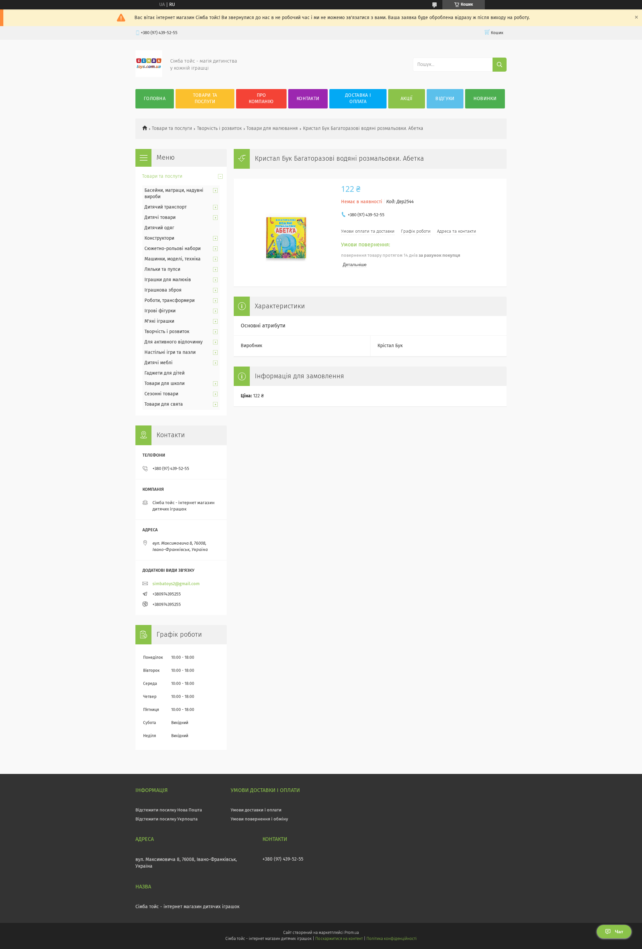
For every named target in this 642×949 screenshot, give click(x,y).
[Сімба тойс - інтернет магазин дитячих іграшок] (148, 75)
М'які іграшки (159, 321)
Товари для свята (163, 404)
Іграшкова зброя (163, 290)
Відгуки (444, 98)
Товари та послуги (205, 98)
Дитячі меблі (158, 363)
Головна (155, 98)
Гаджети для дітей (164, 373)
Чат (619, 931)
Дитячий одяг (159, 228)
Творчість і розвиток (219, 128)
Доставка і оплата (358, 98)
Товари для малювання (272, 128)
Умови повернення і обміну (259, 819)
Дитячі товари (160, 217)
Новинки (485, 98)
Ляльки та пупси (162, 269)
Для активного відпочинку (173, 342)
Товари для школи (164, 383)
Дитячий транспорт (165, 207)
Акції (407, 98)
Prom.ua (351, 933)
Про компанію (261, 98)
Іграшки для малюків (167, 280)
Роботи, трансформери (169, 300)
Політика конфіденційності (391, 939)
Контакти (308, 98)
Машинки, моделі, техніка (172, 259)
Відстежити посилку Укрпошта (166, 819)
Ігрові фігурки (160, 311)
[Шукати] (500, 65)
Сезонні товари (161, 394)
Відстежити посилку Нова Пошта (168, 810)
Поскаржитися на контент (338, 939)
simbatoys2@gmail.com (176, 584)
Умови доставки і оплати (256, 810)
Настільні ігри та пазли (170, 352)
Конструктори (159, 238)
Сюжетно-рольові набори (172, 248)
